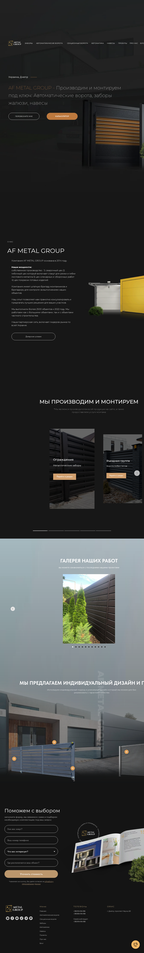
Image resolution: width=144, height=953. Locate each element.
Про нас (43, 939)
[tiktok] (21, 918)
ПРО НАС (134, 43)
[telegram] (26, 918)
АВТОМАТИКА (97, 43)
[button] (62, 116)
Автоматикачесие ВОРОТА (49, 43)
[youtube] (17, 918)
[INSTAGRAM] (7, 918)
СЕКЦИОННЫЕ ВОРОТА (77, 43)
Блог (41, 943)
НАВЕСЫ (111, 43)
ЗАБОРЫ (29, 43)
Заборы (43, 923)
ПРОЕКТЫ (122, 43)
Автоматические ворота (49, 915)
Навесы (43, 931)
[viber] (31, 918)
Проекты (43, 935)
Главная (43, 911)
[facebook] (12, 918)
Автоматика (44, 927)
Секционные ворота (48, 919)
